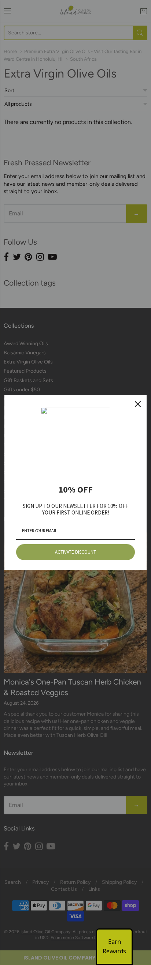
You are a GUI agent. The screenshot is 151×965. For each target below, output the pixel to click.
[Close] (138, 404)
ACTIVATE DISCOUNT (75, 552)
